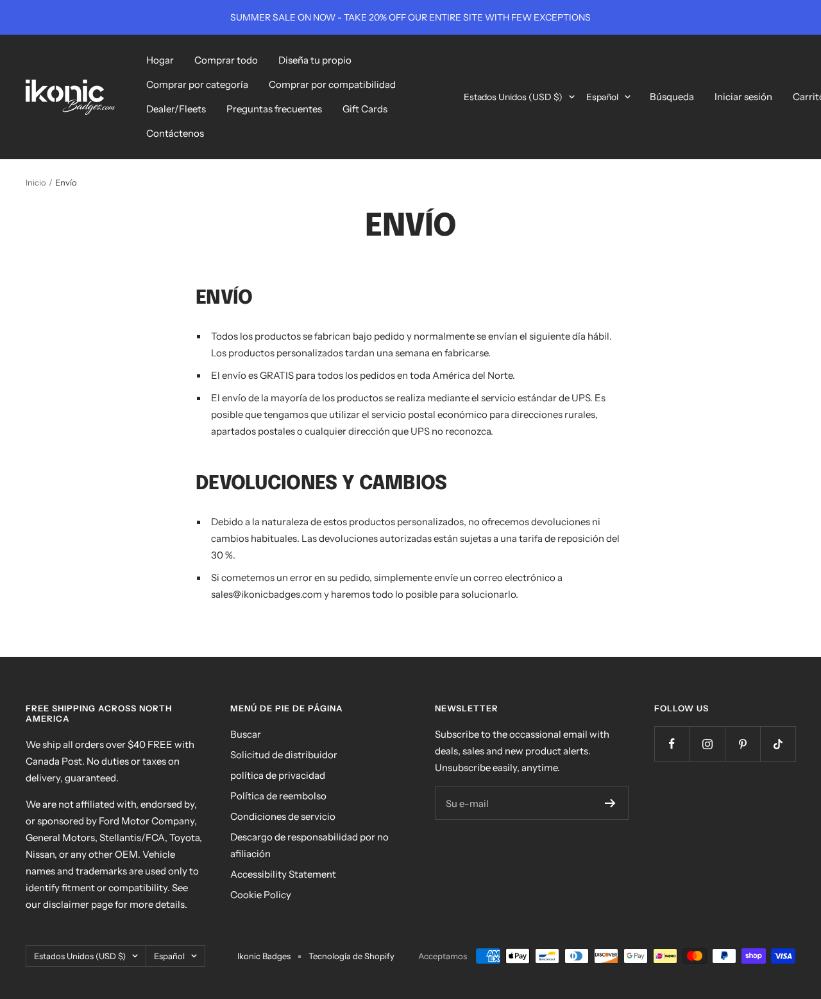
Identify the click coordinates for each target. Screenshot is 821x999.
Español (602, 97)
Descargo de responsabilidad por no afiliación (309, 845)
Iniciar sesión (743, 97)
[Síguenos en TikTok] (777, 743)
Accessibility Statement (283, 874)
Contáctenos (175, 133)
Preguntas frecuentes (274, 109)
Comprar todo (226, 60)
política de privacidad (277, 775)
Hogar (160, 60)
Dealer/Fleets (176, 109)
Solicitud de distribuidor (283, 755)
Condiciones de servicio (282, 816)
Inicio (36, 182)
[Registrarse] (610, 803)
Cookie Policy (260, 895)
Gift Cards (365, 109)
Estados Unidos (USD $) (513, 97)
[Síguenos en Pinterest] (742, 743)
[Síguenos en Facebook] (672, 743)
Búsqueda (672, 97)
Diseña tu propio (314, 60)
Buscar (245, 734)
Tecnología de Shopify (351, 956)
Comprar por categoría (197, 84)
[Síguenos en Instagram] (707, 743)
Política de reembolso (278, 796)
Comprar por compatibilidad (332, 84)
